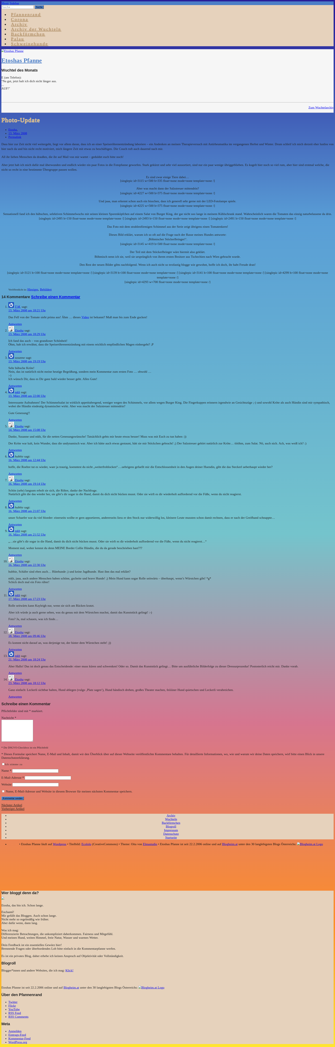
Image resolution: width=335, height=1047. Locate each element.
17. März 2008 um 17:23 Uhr (27, 599)
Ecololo (86, 844)
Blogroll (171, 826)
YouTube (14, 1009)
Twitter (12, 1002)
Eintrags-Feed (17, 1035)
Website (6, 784)
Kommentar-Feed (19, 1038)
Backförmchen (28, 34)
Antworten (15, 324)
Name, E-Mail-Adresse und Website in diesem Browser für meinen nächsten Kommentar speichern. (69, 791)
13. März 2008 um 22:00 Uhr (27, 396)
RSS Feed (14, 1013)
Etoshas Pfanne (21, 60)
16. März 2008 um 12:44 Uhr (27, 460)
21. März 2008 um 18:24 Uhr (27, 659)
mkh (17, 392)
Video (85, 317)
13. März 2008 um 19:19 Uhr (27, 361)
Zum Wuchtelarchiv (321, 107)
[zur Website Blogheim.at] (310, 844)
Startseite (171, 837)
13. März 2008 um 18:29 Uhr (27, 334)
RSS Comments (18, 1016)
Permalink (14, 137)
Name (6, 770)
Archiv (171, 815)
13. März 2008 (17, 133)
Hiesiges (32, 289)
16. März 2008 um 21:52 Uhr (27, 534)
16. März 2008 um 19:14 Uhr (27, 484)
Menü (5, 3)
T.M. (18, 306)
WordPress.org (17, 1042)
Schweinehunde (29, 43)
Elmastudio (150, 844)
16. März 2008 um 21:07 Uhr (27, 511)
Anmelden (14, 1031)
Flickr (12, 1005)
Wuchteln (171, 819)
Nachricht (8, 718)
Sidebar (14, 3)
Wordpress (59, 844)
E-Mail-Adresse (12, 777)
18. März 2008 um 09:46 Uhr (27, 636)
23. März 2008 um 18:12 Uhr (27, 683)
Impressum (171, 830)
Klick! (69, 970)
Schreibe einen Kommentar (55, 297)
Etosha (12, 129)
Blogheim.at (230, 844)
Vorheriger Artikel (12, 808)
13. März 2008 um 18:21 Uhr (27, 310)
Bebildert (46, 289)
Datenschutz (171, 834)
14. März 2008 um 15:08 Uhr (27, 430)
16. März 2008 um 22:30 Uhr (27, 565)
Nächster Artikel (11, 805)
